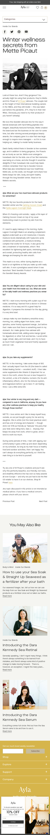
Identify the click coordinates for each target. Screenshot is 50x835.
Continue (13, 822)
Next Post (43, 501)
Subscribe (35, 751)
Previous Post (9, 501)
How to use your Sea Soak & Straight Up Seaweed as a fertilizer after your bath (24, 577)
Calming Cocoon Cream (32, 205)
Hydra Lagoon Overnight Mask (18, 208)
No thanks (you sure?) (13, 825)
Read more (7, 596)
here (10, 483)
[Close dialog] (47, 798)
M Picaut (22, 101)
